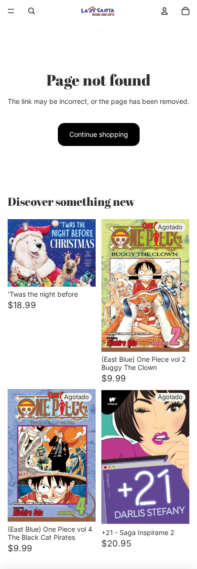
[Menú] (11, 11)
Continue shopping (98, 134)
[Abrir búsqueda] (31, 11)
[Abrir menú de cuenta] (164, 11)
